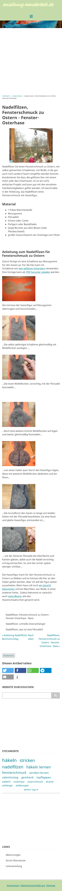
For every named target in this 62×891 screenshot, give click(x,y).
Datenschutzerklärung (32, 885)
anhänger (7, 785)
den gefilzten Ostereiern (32, 268)
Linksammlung (14, 866)
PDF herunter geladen (38, 272)
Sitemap (50, 885)
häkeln (9, 760)
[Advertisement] (31, 61)
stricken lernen (39, 773)
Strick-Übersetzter (16, 860)
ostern (6, 781)
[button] (18, 289)
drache (49, 781)
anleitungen (22, 785)
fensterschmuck (14, 772)
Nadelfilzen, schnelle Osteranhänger (26, 623)
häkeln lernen (38, 767)
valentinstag (10, 777)
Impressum (13, 885)
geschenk (27, 777)
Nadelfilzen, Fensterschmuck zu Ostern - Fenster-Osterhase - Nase (28, 616)
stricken (27, 760)
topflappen (43, 777)
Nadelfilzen (17, 96)
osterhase (19, 781)
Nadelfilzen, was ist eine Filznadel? (24, 629)
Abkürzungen (13, 854)
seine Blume (14, 596)
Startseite (6, 96)
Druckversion (9, 655)
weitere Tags (30, 789)
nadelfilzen (12, 767)
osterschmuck (35, 781)
